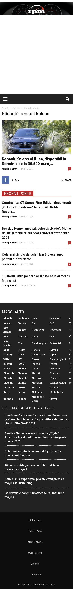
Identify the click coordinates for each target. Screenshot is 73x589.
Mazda (36, 387)
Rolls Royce (57, 392)
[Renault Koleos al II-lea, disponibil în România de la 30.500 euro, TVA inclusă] (36, 137)
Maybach (37, 383)
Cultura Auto (35, 531)
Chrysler (8, 378)
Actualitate (35, 520)
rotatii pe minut (9, 169)
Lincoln (36, 364)
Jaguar (22, 399)
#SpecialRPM (35, 553)
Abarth (7, 318)
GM (20, 359)
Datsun (22, 323)
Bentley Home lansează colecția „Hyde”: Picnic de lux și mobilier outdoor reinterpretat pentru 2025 (36, 233)
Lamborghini (39, 343)
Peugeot (55, 368)
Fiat (20, 343)
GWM (21, 364)
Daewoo (8, 399)
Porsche (55, 378)
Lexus (35, 359)
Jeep (34, 318)
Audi (6, 350)
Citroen (8, 383)
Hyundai (23, 378)
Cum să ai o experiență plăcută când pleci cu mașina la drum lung (34, 481)
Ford (21, 354)
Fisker (22, 350)
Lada (35, 336)
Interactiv (36, 574)
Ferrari (22, 336)
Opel (53, 354)
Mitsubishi (56, 343)
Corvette (8, 387)
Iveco (21, 392)
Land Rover (38, 354)
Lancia (36, 350)
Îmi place (66, 180)
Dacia (6, 392)
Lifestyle (35, 564)
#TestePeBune (35, 542)
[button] (68, 99)
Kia (34, 323)
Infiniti (22, 383)
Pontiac (54, 373)
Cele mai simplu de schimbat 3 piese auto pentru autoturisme (33, 453)
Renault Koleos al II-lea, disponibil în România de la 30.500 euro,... (34, 161)
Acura (7, 323)
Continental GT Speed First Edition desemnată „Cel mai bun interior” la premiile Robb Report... (36, 207)
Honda (22, 368)
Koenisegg (38, 330)
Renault (55, 387)
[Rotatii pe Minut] (36, 8)
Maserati (37, 378)
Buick (6, 368)
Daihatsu (23, 318)
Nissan (54, 350)
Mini (52, 336)
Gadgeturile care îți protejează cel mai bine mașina (34, 494)
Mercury (55, 318)
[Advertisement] (36, 55)
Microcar (55, 330)
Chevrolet (9, 373)
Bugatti (7, 364)
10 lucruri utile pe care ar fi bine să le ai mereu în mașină (32, 467)
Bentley (7, 354)
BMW (6, 359)
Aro (5, 336)
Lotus (35, 368)
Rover (53, 399)
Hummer (23, 373)
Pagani (54, 364)
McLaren (37, 392)
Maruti (36, 373)
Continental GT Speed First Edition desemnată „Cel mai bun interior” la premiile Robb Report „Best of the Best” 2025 (36, 419)
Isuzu (21, 387)
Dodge (22, 330)
